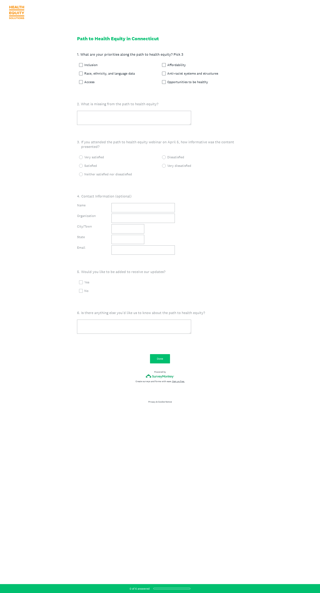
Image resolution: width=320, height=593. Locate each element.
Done (160, 358)
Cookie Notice (165, 401)
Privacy (152, 401)
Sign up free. (178, 381)
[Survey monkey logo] (160, 376)
